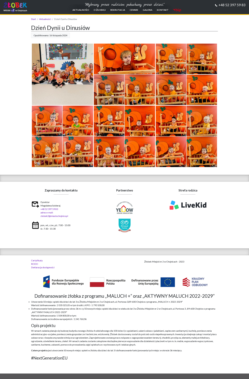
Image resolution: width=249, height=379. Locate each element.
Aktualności (80, 10)
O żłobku (100, 10)
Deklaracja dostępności (42, 267)
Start (33, 19)
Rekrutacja (117, 10)
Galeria (147, 10)
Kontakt (162, 10)
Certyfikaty (37, 260)
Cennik (134, 10)
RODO (34, 263)
